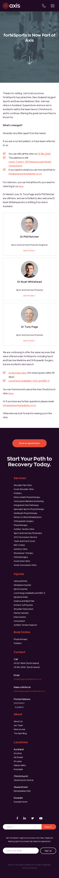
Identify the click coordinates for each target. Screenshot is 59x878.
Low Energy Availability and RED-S (29, 593)
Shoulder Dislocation (23, 609)
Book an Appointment (29, 443)
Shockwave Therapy (23, 553)
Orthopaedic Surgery (24, 521)
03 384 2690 (44, 153)
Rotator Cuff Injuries (23, 605)
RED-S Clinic (19, 545)
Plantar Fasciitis (21, 613)
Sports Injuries (20, 589)
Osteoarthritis (20, 581)
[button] (52, 5)
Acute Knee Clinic (18, 372)
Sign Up (48, 850)
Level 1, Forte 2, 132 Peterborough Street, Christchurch (30, 163)
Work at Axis (19, 729)
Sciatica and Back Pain (24, 601)
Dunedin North (20, 801)
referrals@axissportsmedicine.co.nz (29, 691)
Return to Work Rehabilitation (28, 517)
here (20, 186)
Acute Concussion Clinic (25, 565)
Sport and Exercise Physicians (28, 533)
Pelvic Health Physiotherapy (27, 497)
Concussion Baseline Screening (29, 501)
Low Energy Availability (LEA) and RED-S (29, 380)
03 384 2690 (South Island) (27, 667)
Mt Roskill (18, 757)
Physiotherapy (20, 525)
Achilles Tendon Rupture (25, 625)
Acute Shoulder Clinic (24, 489)
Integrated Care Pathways (26, 505)
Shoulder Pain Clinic (23, 485)
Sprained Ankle (21, 597)
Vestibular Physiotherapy (25, 513)
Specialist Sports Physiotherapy (29, 509)
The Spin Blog (20, 733)
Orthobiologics (21, 557)
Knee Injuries (20, 617)
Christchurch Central (23, 780)
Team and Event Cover (24, 541)
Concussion (19, 621)
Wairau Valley (20, 765)
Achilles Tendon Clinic (24, 529)
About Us (18, 721)
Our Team (18, 725)
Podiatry (18, 493)
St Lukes (18, 761)
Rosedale (18, 769)
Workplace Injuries (22, 585)
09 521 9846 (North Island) (26, 663)
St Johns (18, 753)
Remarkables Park (22, 791)
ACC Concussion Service (25, 537)
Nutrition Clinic (20, 549)
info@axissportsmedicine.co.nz (25, 173)
